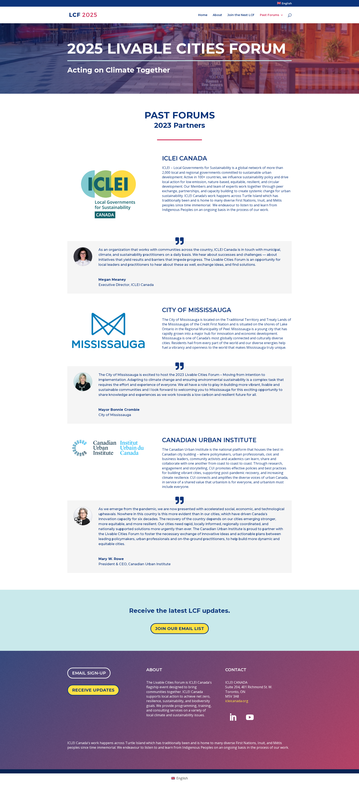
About (217, 15)
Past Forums (269, 15)
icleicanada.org (236, 701)
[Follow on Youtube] (250, 717)
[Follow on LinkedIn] (233, 717)
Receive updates (93, 690)
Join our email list (179, 628)
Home (202, 15)
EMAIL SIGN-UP (89, 673)
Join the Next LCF (240, 15)
